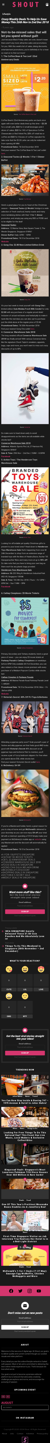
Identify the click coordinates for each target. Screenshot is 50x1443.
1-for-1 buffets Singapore (18, 855)
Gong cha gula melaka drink (21, 868)
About (4, 1434)
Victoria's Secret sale (16, 875)
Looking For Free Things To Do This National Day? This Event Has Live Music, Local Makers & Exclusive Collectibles (25, 1136)
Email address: (25, 902)
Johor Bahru (17, 1096)
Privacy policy (42, 1434)
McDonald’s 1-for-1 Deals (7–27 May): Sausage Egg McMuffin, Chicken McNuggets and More (25, 1273)
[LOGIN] (47, 4)
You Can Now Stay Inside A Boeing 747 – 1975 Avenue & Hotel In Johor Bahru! (25, 1101)
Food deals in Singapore (18, 865)
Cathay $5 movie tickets (18, 857)
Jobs (12, 1434)
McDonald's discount (16, 870)
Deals (21, 1200)
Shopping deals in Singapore (21, 873)
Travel (35, 1096)
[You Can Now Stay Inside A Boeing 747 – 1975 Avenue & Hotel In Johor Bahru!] (25, 1085)
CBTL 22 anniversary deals (19, 860)
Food (29, 1200)
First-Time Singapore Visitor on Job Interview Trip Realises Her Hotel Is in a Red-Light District (25, 1239)
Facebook (5, 456)
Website (5, 241)
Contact (20, 1434)
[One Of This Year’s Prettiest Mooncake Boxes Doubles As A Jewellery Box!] (25, 1189)
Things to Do (32, 1128)
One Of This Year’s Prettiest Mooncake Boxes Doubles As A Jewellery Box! (25, 1205)
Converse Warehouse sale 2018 (22, 863)
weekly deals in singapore (19, 878)
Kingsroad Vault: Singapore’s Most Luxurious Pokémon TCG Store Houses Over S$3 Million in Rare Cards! (25, 1172)
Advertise (30, 1434)
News (27, 1096)
